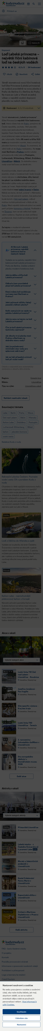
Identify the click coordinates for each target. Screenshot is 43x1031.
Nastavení (21, 1024)
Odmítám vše (21, 1018)
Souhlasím (21, 1012)
